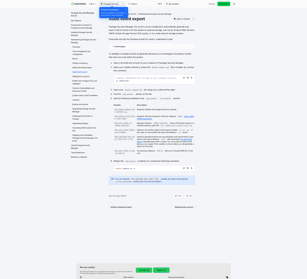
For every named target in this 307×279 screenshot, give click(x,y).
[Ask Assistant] (191, 77)
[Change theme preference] (234, 4)
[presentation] (154, 79)
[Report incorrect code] (184, 77)
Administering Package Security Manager (155, 14)
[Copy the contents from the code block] (187, 77)
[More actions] (193, 19)
